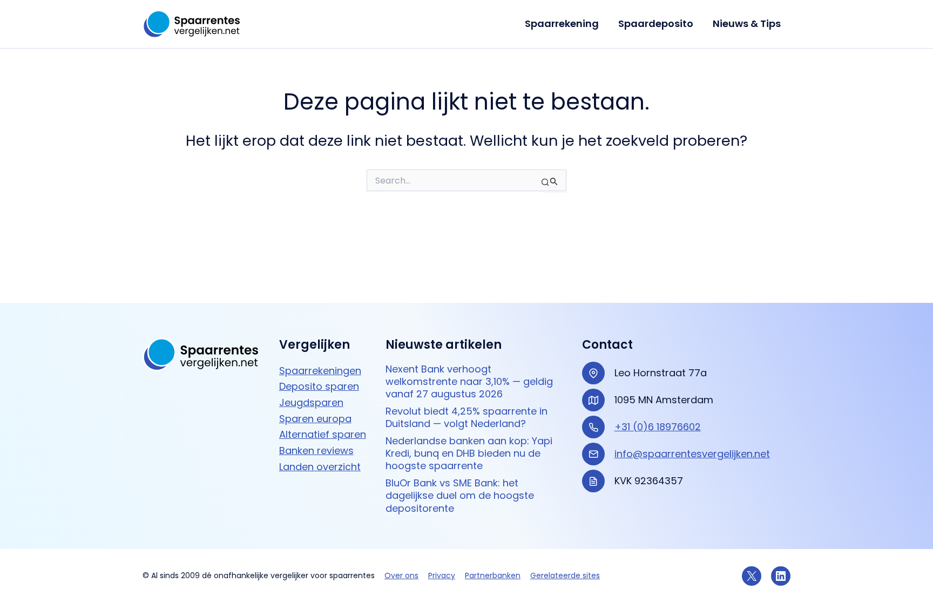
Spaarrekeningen (320, 370)
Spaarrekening (562, 23)
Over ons (401, 575)
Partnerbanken (492, 575)
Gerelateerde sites (565, 575)
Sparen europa (315, 418)
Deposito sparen (319, 386)
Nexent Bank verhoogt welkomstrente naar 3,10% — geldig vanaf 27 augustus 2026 (469, 382)
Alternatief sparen (322, 434)
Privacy (441, 575)
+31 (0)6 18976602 (657, 426)
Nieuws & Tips (747, 23)
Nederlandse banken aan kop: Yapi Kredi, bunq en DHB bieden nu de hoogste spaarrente (469, 453)
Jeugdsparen (311, 402)
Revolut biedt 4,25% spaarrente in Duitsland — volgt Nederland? (466, 417)
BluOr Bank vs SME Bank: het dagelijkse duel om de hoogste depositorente (460, 495)
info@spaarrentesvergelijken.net (692, 453)
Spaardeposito (655, 23)
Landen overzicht (320, 466)
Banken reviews (316, 450)
